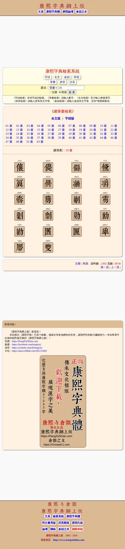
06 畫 (61, 125)
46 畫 (114, 137)
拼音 (62, 82)
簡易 (85, 263)
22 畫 (114, 129)
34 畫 (9, 137)
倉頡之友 (81, 11)
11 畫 (114, 125)
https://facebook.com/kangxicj (26, 344)
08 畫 (82, 125)
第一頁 (105, 267)
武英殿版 (63, 522)
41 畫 (82, 137)
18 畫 (72, 129)
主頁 (41, 11)
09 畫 (92, 125)
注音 (72, 82)
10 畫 (103, 125)
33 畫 (114, 133)
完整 (78, 263)
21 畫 (103, 129)
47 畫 (9, 141)
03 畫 (30, 125)
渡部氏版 (77, 522)
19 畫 (82, 129)
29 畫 (72, 133)
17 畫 (61, 129)
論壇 (45, 529)
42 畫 (92, 137)
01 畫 (9, 125)
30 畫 (82, 133)
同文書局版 (49, 522)
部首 (76, 77)
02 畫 (19, 125)
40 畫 (72, 137)
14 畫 (30, 129)
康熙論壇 (67, 11)
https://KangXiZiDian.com (25, 341)
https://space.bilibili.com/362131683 (29, 351)
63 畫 (40, 141)
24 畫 (19, 133)
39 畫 (61, 137)
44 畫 (103, 137)
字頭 (47, 77)
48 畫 (19, 141)
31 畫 (92, 133)
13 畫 (19, 129)
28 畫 (61, 133)
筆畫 (52, 82)
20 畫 (92, 129)
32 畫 (103, 133)
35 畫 (19, 137)
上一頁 (115, 267)
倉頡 (67, 77)
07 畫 (72, 125)
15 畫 (40, 129)
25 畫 (30, 133)
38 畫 (51, 137)
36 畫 (30, 137)
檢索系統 (58, 516)
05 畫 (51, 125)
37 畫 (40, 137)
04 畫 (40, 125)
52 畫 (29, 141)
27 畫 (51, 133)
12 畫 (9, 129)
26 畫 (40, 133)
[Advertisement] (62, 43)
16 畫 (51, 129)
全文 (57, 77)
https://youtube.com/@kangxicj (27, 347)
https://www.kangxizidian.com (68, 540)
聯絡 (53, 529)
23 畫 (9, 133)
